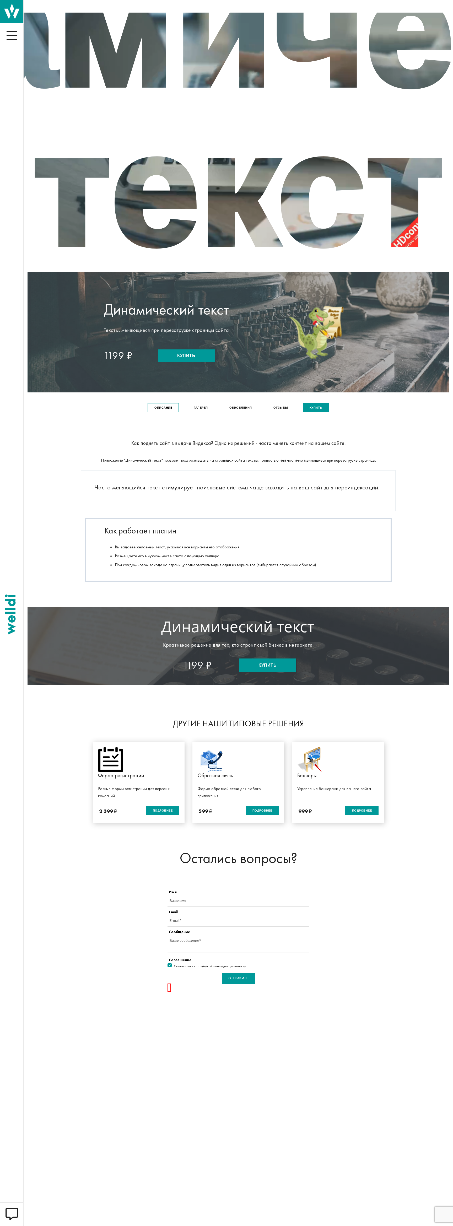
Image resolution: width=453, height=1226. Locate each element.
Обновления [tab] (240, 407)
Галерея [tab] (201, 407)
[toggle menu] (12, 35)
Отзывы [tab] (280, 407)
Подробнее (163, 810)
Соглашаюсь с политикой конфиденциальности (210, 966)
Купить (186, 355)
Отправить (238, 978)
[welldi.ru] (11, 11)
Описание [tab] (163, 407)
